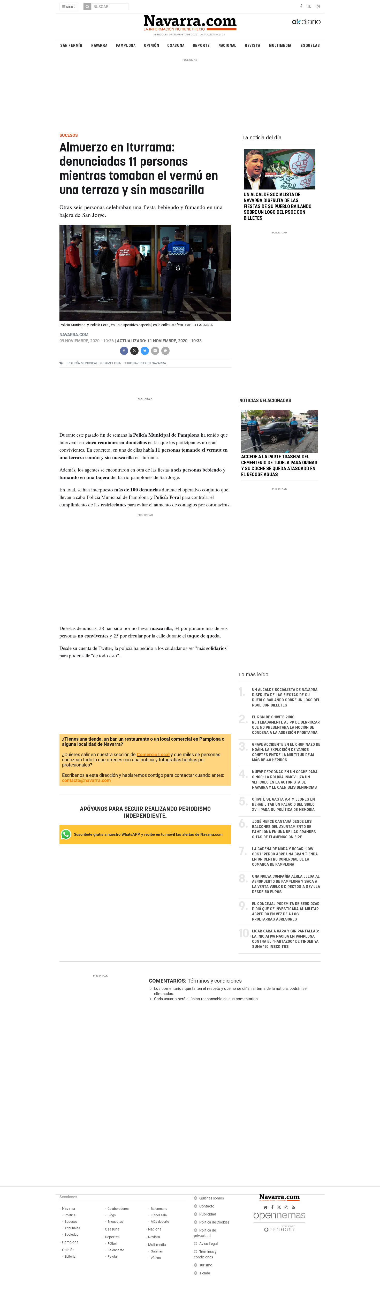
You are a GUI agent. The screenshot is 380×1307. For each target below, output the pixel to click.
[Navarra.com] (190, 21)
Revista (252, 45)
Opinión (151, 45)
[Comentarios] (165, 350)
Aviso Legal (208, 1244)
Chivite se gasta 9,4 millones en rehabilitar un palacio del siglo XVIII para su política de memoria (283, 804)
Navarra (99, 45)
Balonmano (159, 1209)
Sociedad (71, 1234)
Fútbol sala (159, 1215)
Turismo (205, 1265)
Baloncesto (116, 1250)
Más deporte (160, 1222)
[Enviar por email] (155, 350)
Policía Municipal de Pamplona (94, 363)
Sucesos (71, 1222)
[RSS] (293, 1207)
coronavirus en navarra (145, 363)
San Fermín (71, 45)
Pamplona (126, 45)
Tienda (204, 1273)
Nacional (227, 45)
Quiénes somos (211, 1198)
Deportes (112, 1237)
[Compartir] (124, 350)
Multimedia (280, 45)
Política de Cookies (214, 1222)
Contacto (206, 1206)
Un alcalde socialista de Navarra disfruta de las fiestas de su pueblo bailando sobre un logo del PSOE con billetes (277, 207)
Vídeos (156, 1258)
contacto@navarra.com (86, 780)
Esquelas (310, 45)
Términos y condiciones (215, 981)
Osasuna (176, 45)
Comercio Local (153, 754)
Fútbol (112, 1243)
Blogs (112, 1215)
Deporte (201, 45)
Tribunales (72, 1228)
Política (70, 1215)
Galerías (157, 1251)
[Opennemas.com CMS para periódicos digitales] (279, 1221)
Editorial (70, 1256)
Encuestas (115, 1222)
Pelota (112, 1256)
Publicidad (207, 1214)
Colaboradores (118, 1209)
